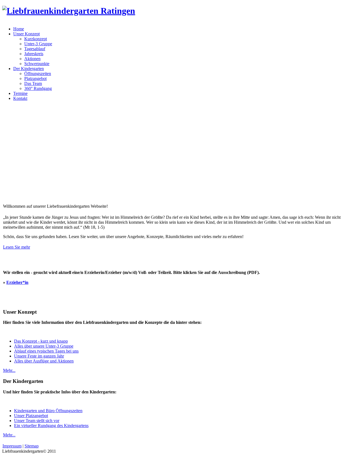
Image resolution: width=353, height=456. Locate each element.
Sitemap (32, 446)
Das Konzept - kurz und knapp (41, 341)
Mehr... (9, 370)
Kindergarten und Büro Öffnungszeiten (48, 410)
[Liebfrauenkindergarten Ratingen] (68, 11)
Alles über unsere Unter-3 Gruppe (43, 346)
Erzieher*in (17, 282)
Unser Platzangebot (31, 415)
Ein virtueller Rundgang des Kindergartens (51, 425)
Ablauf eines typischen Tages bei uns (46, 351)
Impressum (12, 446)
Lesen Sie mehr (16, 247)
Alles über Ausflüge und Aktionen (44, 361)
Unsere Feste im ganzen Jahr (39, 356)
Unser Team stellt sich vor (36, 420)
